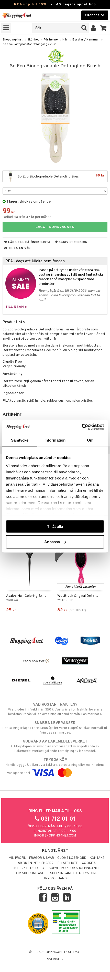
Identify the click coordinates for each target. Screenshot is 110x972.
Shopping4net (13, 40)
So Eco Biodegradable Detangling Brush (29, 44)
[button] (103, 28)
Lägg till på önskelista (29, 242)
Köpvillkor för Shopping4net (74, 868)
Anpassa (52, 541)
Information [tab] (55, 440)
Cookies (89, 863)
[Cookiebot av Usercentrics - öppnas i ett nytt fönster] (81, 426)
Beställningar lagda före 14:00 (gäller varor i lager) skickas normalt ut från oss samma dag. (55, 728)
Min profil (17, 858)
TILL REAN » (16, 307)
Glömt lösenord (71, 858)
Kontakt (97, 858)
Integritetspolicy (29, 868)
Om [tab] (90, 440)
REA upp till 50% (30, 4)
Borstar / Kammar (85, 40)
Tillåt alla (55, 526)
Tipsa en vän (19, 248)
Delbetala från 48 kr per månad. (27, 217)
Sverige (54, 959)
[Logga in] (93, 28)
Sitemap (74, 952)
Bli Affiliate (68, 863)
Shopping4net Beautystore (73, 873)
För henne (51, 40)
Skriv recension (72, 242)
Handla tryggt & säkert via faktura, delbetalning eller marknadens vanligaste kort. (55, 766)
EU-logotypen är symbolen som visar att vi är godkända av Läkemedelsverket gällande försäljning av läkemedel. (55, 746)
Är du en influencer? (35, 863)
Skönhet (33, 40)
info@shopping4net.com (55, 836)
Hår (65, 40)
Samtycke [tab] (20, 440)
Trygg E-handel (56, 878)
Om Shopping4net (31, 873)
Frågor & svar (41, 858)
